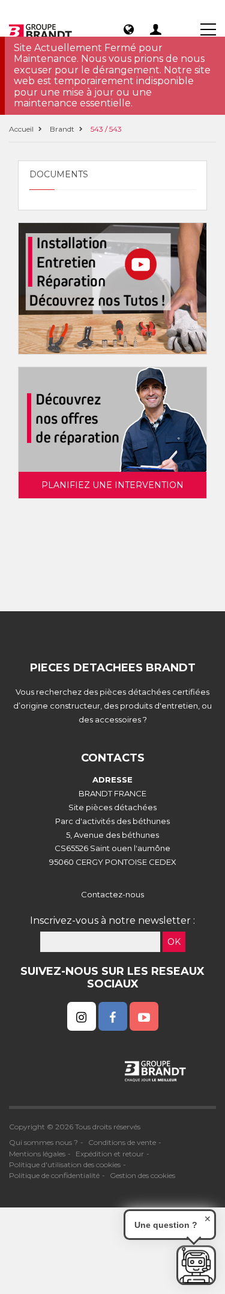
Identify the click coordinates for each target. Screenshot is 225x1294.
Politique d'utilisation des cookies (65, 1164)
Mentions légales (37, 1153)
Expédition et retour (110, 1153)
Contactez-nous (112, 894)
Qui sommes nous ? (43, 1142)
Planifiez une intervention (112, 485)
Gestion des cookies (142, 1175)
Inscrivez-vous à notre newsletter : (112, 920)
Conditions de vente (122, 1142)
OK (174, 941)
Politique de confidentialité (54, 1175)
